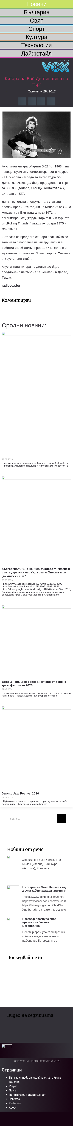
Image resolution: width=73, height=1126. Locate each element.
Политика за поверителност (27, 1094)
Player (13, 1086)
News (12, 1090)
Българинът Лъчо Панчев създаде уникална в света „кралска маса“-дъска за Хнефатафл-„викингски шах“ (36, 572)
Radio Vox (15, 1103)
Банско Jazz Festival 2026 (20, 793)
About (12, 1107)
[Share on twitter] (32, 101)
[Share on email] (41, 101)
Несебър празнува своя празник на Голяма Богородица (39, 922)
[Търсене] (61, 818)
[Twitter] (11, 831)
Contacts (14, 1099)
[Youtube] (22, 831)
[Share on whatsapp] (51, 101)
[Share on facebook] (22, 101)
